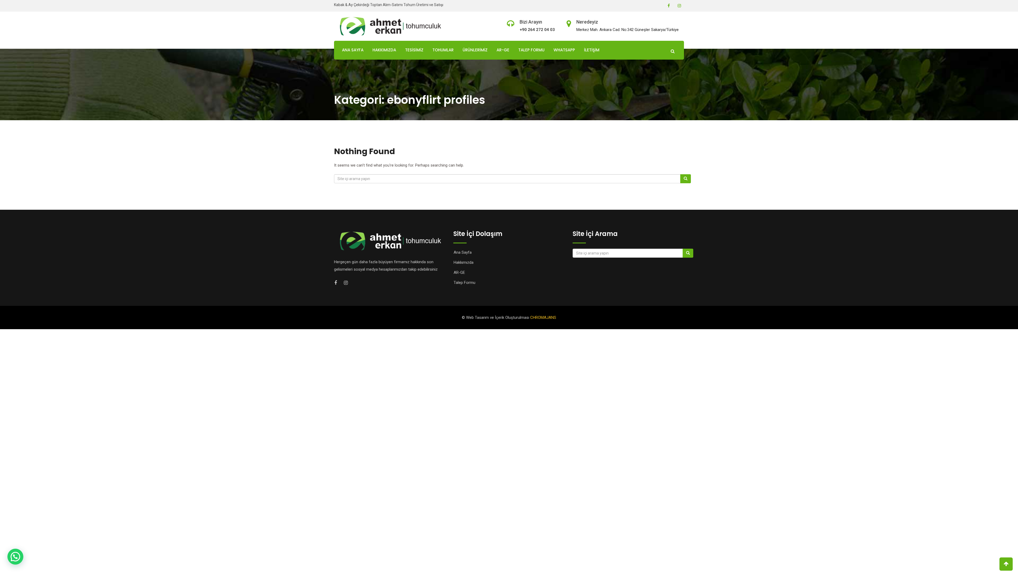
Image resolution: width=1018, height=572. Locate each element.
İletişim (591, 50)
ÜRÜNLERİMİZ (475, 50)
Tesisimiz (414, 50)
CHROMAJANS (543, 317)
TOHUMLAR (443, 50)
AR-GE (503, 50)
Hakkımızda (384, 50)
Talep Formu (531, 50)
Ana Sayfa (352, 50)
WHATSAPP (564, 50)
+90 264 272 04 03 (537, 29)
